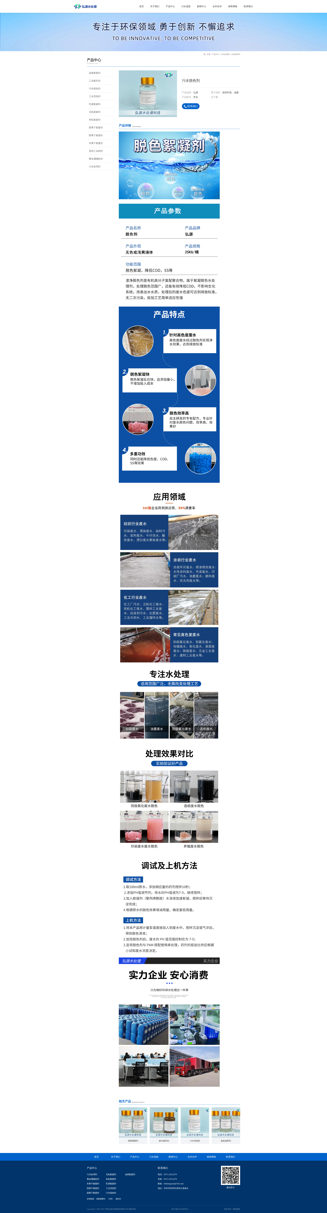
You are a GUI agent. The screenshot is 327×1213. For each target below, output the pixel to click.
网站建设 (236, 1209)
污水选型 (186, 6)
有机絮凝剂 (94, 119)
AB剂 (110, 1199)
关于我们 (154, 6)
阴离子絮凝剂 (96, 135)
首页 (141, 6)
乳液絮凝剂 (94, 104)
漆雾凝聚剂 (100, 1199)
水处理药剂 (235, 54)
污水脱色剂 (94, 88)
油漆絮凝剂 (94, 73)
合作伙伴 (217, 6)
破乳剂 (118, 1199)
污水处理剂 (225, 54)
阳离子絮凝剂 (96, 127)
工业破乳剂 (94, 80)
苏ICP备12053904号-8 (180, 1209)
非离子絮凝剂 (96, 143)
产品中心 (170, 6)
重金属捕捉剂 (96, 159)
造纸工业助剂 (96, 151)
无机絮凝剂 (94, 112)
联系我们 (248, 6)
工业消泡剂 (94, 96)
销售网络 (232, 6)
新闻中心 (201, 6)
